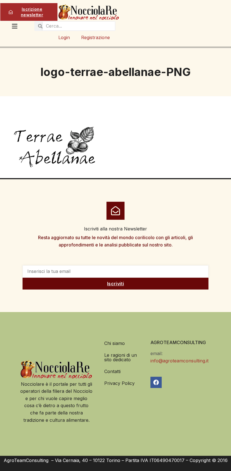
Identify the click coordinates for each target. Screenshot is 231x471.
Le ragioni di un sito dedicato (120, 357)
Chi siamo (114, 343)
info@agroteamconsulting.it (179, 361)
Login (64, 37)
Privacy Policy (119, 383)
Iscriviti (115, 283)
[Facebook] (156, 382)
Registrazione (95, 37)
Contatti (112, 371)
